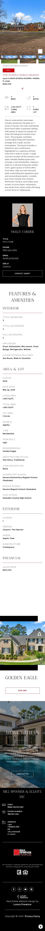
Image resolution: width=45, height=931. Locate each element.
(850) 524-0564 (10, 250)
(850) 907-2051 (13, 814)
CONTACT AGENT (22, 273)
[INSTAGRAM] (19, 889)
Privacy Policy (32, 916)
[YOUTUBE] (25, 889)
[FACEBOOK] (13, 889)
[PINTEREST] (31, 889)
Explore (22, 690)
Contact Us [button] (22, 774)
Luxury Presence (22, 904)
